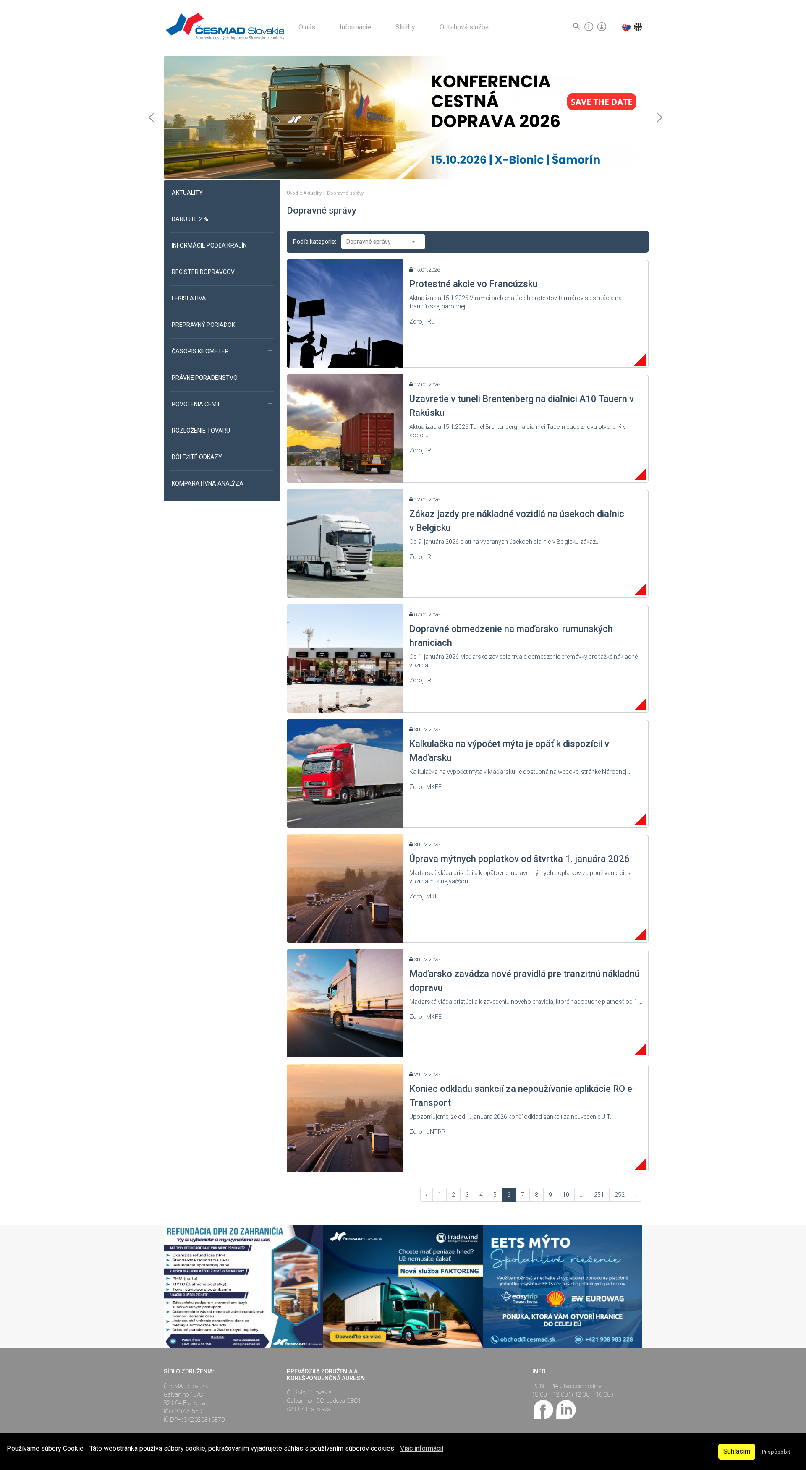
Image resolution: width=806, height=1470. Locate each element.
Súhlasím (736, 1451)
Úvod (293, 193)
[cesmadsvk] (543, 1408)
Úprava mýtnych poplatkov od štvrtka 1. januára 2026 (519, 859)
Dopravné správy (345, 193)
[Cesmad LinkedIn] (565, 1408)
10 (566, 1194)
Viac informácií (421, 1448)
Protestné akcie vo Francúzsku (473, 284)
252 (620, 1194)
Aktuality (313, 193)
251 (599, 1194)
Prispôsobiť (776, 1452)
